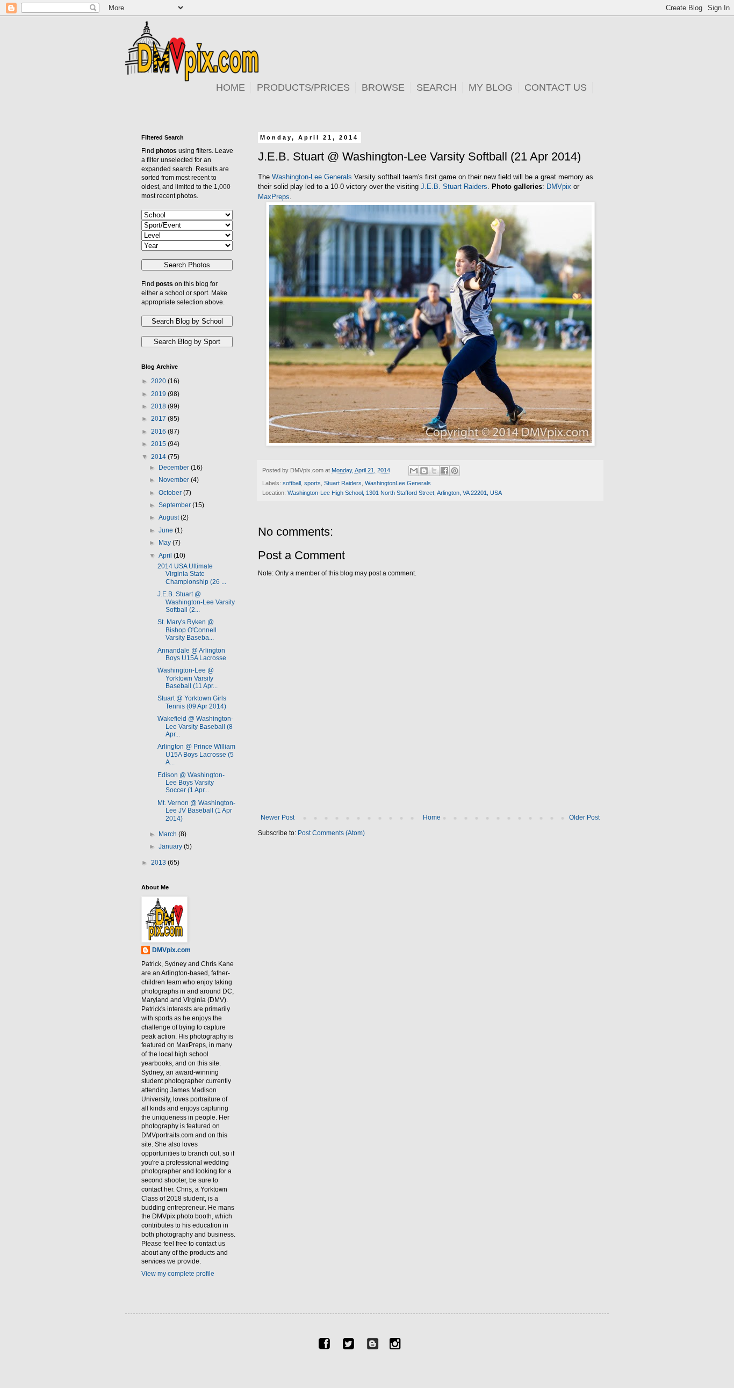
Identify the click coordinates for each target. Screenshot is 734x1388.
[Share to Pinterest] (454, 470)
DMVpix (558, 186)
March (168, 834)
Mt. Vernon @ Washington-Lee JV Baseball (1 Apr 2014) (196, 810)
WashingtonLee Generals (398, 483)
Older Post (584, 817)
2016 (159, 431)
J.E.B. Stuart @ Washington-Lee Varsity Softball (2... (196, 601)
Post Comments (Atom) (331, 833)
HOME (230, 87)
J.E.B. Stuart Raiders (454, 186)
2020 (159, 381)
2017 (159, 418)
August (170, 517)
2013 (159, 862)
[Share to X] (434, 470)
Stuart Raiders (343, 483)
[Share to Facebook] (444, 470)
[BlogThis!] (424, 470)
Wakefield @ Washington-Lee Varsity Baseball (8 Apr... (195, 726)
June (167, 530)
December (175, 467)
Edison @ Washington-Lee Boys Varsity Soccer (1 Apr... (191, 782)
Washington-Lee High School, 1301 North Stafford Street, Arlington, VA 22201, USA (394, 493)
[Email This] (413, 470)
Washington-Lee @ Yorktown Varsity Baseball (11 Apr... (187, 678)
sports (312, 483)
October (171, 492)
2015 (159, 444)
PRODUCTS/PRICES (303, 87)
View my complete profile (177, 1273)
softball (292, 483)
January (171, 846)
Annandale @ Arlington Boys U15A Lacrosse (191, 654)
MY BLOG (491, 87)
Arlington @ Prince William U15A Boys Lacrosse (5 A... (196, 754)
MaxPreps (274, 197)
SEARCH (436, 87)
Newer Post (277, 817)
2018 (159, 406)
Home (432, 817)
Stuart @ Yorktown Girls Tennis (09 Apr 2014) (191, 702)
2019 (159, 394)
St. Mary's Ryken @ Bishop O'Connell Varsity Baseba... (187, 629)
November (175, 480)
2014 (159, 457)
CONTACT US (555, 87)
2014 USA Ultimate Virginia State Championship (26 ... (191, 574)
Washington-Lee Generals (312, 177)
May (165, 542)
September (175, 505)
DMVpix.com (171, 950)
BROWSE (383, 87)
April (166, 555)
